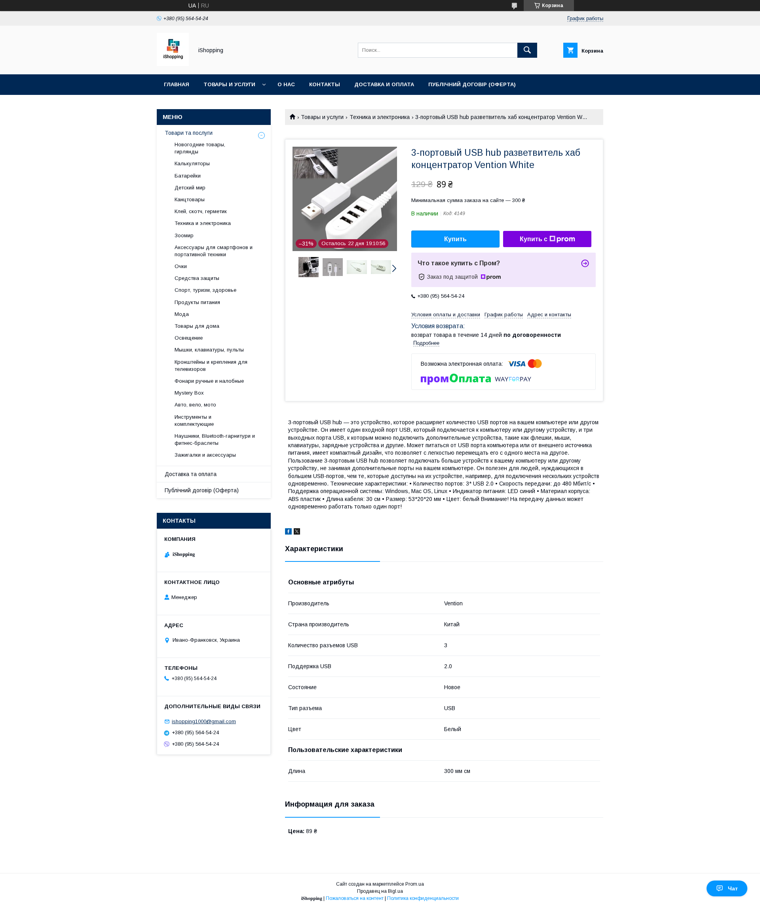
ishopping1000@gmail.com (204, 721)
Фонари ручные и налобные (209, 381)
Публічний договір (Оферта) (202, 490)
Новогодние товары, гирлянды (200, 148)
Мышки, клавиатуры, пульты (209, 350)
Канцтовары (190, 199)
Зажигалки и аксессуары (205, 455)
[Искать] (527, 50)
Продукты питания (197, 302)
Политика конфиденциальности (423, 898)
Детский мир (190, 188)
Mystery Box (189, 393)
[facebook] (288, 532)
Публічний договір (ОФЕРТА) (472, 84)
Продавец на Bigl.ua (380, 891)
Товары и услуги (229, 84)
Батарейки (188, 176)
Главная (176, 84)
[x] (297, 532)
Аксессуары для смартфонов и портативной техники (214, 250)
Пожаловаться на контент (355, 898)
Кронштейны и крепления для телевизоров (211, 365)
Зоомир (184, 235)
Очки (181, 266)
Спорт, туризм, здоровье (205, 290)
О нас (286, 84)
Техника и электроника (380, 117)
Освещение (189, 338)
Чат (733, 888)
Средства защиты (197, 278)
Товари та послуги (189, 133)
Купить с (533, 239)
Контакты (324, 84)
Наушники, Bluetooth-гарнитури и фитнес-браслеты (215, 439)
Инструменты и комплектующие (194, 420)
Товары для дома (197, 326)
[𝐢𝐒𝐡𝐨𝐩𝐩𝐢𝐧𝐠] (173, 64)
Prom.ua (414, 884)
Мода (182, 314)
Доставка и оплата (384, 84)
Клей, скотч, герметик (201, 211)
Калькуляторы (192, 163)
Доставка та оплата (191, 474)
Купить (455, 239)
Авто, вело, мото (195, 405)
